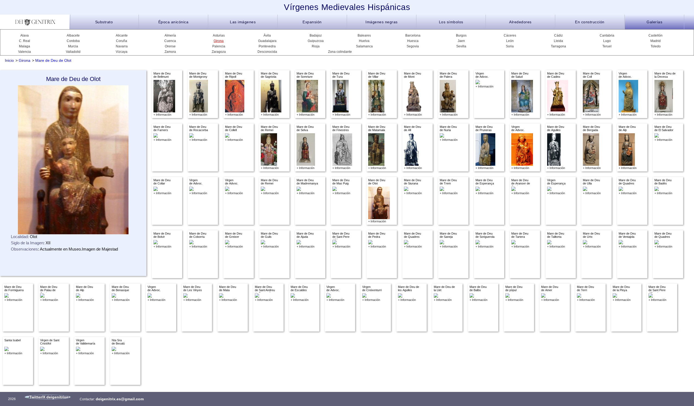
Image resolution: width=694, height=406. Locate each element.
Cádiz (558, 35)
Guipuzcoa (316, 41)
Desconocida (267, 52)
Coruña (121, 41)
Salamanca (364, 46)
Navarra (122, 46)
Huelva (364, 41)
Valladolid (73, 52)
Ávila (267, 35)
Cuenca (170, 41)
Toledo (656, 46)
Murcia (73, 46)
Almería (170, 35)
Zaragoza (219, 52)
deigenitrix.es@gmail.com (120, 399)
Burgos (461, 35)
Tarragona (558, 46)
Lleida (558, 41)
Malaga (24, 46)
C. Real (24, 41)
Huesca (413, 41)
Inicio (9, 60)
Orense (170, 46)
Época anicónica (173, 22)
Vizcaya (121, 52)
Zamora (170, 52)
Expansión (312, 22)
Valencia (24, 52)
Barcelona (412, 35)
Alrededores (520, 22)
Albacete (73, 35)
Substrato (104, 22)
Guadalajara (267, 41)
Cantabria (607, 35)
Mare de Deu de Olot (53, 60)
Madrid (655, 41)
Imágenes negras (381, 22)
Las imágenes (243, 22)
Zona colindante (340, 52)
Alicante (122, 35)
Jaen (461, 41)
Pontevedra (267, 46)
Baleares (364, 35)
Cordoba (73, 41)
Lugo (607, 41)
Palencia (218, 46)
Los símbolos (451, 22)
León (510, 41)
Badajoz (316, 35)
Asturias (219, 35)
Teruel (607, 46)
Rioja (316, 46)
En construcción (590, 22)
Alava (24, 35)
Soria (510, 46)
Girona (219, 41)
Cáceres (510, 35)
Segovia (413, 46)
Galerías (654, 22)
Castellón (655, 35)
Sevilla (461, 46)
